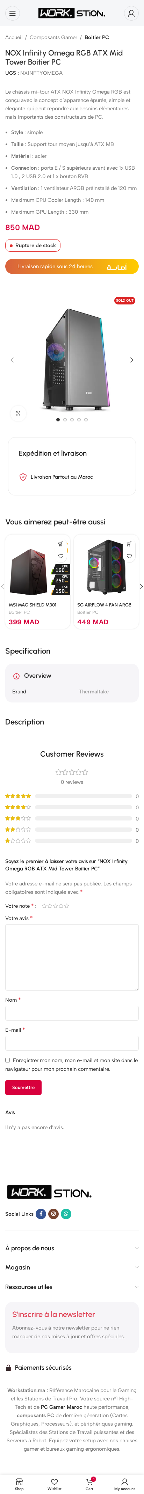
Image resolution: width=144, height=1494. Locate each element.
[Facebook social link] (41, 1214)
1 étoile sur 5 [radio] (44, 905)
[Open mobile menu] (12, 13)
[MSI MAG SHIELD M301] (37, 567)
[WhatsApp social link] (66, 1214)
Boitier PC (97, 37)
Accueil (13, 37)
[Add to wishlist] (61, 556)
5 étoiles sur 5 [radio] (66, 905)
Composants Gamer (53, 37)
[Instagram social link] (53, 1214)
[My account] (131, 13)
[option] (58, 419)
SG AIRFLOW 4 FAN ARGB (104, 605)
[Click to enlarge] (18, 413)
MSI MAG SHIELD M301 (32, 605)
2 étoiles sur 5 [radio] (49, 905)
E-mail (15, 1029)
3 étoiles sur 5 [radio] (55, 905)
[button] (12, 360)
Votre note (19, 906)
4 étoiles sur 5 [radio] (61, 905)
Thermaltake (94, 692)
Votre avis (19, 918)
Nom (13, 999)
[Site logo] (72, 12)
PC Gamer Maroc (61, 1407)
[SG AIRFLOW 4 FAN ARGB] (106, 567)
